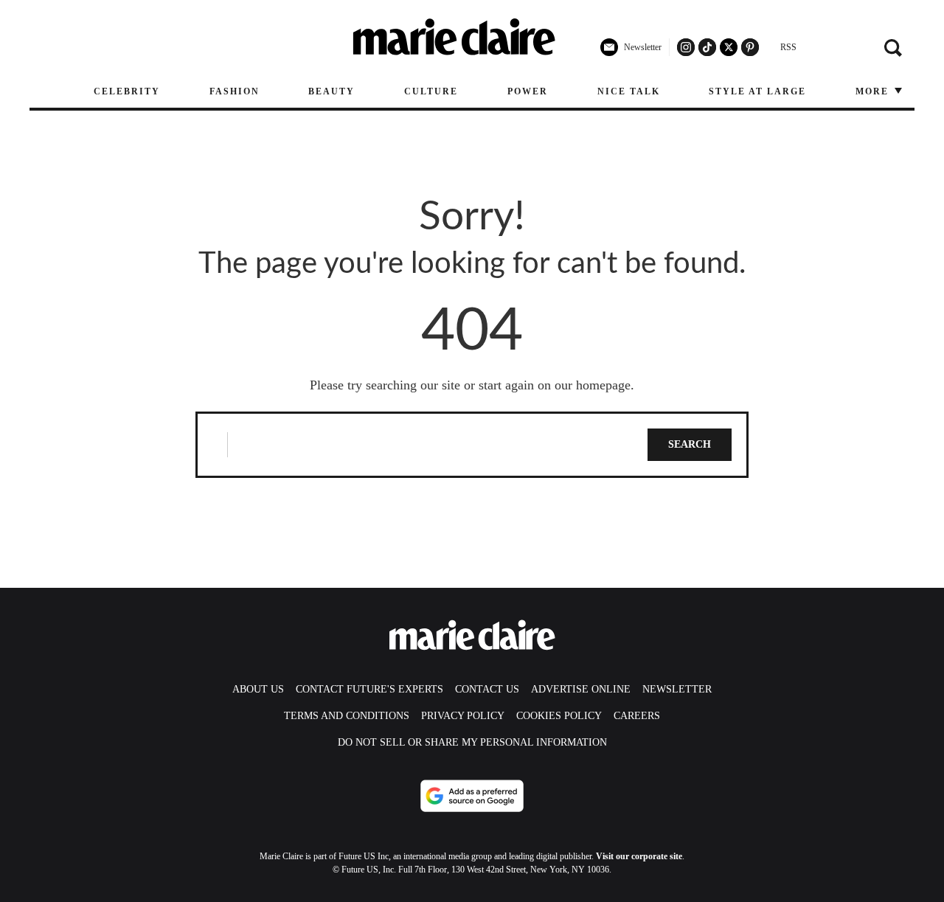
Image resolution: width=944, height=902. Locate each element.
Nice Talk (628, 91)
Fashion (234, 91)
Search (689, 444)
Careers (637, 715)
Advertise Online (581, 689)
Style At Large (757, 91)
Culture (431, 91)
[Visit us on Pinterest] (750, 47)
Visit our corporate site (639, 856)
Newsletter (677, 689)
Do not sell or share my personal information (472, 742)
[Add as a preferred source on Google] (472, 796)
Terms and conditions (346, 715)
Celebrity (127, 91)
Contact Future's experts (369, 689)
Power (527, 91)
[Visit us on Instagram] (686, 47)
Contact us (487, 689)
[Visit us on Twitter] (729, 47)
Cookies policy (559, 715)
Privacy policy (462, 715)
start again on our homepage (555, 385)
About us (258, 689)
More (874, 91)
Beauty (331, 91)
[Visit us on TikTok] (707, 47)
